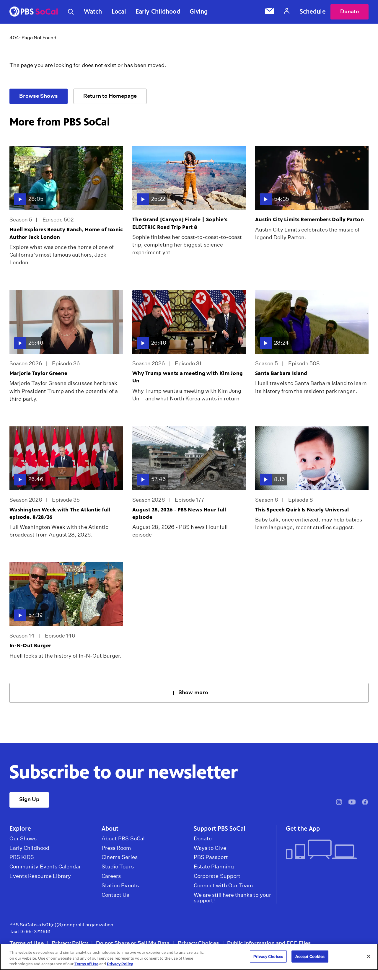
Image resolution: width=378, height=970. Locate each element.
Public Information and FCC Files (269, 943)
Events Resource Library (40, 876)
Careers (111, 876)
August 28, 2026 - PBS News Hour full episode (179, 513)
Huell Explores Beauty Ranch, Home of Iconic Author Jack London (66, 233)
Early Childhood (158, 11)
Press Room (116, 848)
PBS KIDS (21, 857)
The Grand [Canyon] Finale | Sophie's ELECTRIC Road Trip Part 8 (179, 223)
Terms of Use (26, 943)
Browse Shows (38, 96)
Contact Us (115, 895)
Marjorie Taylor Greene (38, 373)
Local (119, 11)
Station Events (120, 886)
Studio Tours (118, 867)
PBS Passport (211, 857)
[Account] (286, 11)
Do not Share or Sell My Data (133, 943)
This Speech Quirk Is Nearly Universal (302, 509)
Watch (93, 11)
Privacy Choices (198, 943)
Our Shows (23, 839)
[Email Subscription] (269, 11)
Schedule (313, 11)
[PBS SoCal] (33, 11)
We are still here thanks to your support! (232, 898)
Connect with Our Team (223, 886)
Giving (199, 11)
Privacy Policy (70, 943)
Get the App (303, 828)
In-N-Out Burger (30, 645)
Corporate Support (217, 876)
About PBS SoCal (123, 839)
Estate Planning (214, 867)
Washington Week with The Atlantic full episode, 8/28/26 (59, 513)
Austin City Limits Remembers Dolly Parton (309, 219)
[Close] (368, 956)
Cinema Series (120, 857)
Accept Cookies (310, 956)
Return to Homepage (110, 96)
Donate (349, 11)
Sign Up (29, 799)
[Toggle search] (71, 12)
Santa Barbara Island (281, 373)
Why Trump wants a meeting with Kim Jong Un (187, 377)
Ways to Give (210, 848)
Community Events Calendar (45, 867)
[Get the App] (325, 850)
